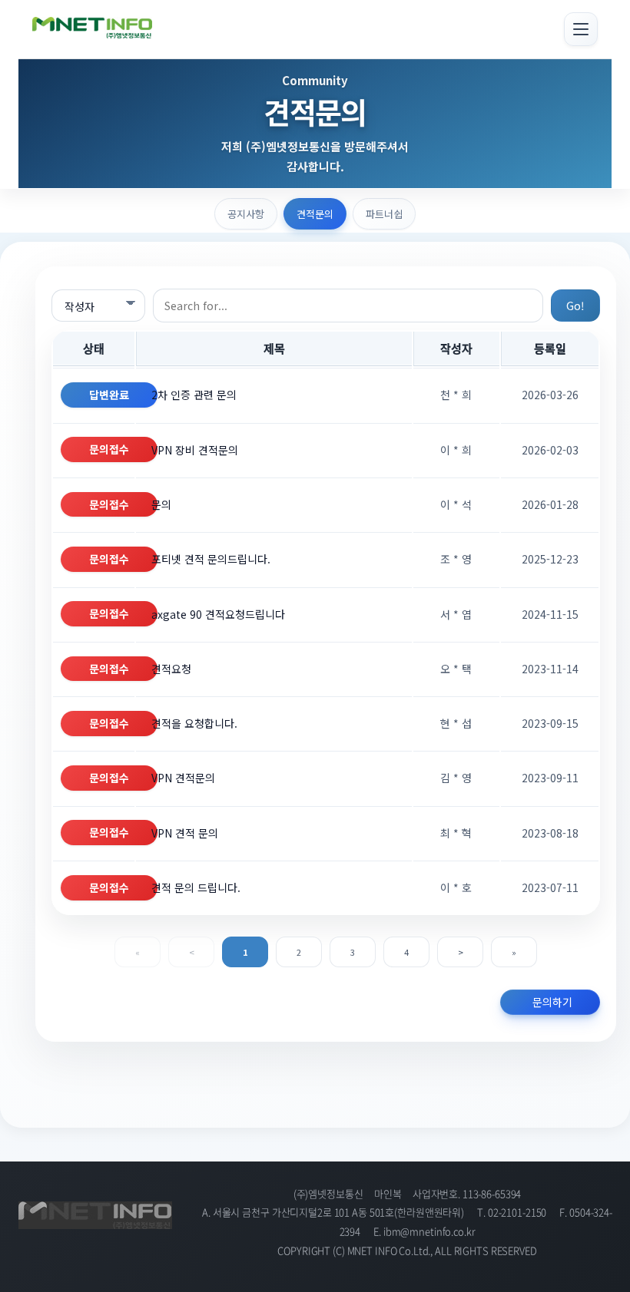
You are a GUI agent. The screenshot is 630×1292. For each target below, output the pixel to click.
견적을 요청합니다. (194, 723)
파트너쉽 (384, 214)
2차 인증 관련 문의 (194, 394)
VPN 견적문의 (183, 777)
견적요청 (171, 668)
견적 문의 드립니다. (195, 887)
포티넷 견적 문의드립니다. (210, 559)
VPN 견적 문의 (184, 833)
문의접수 (109, 449)
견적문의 (315, 214)
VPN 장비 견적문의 (194, 450)
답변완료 (109, 394)
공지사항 (245, 214)
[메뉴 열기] (581, 29)
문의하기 (552, 1001)
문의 (161, 504)
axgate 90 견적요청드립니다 (218, 614)
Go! (575, 305)
